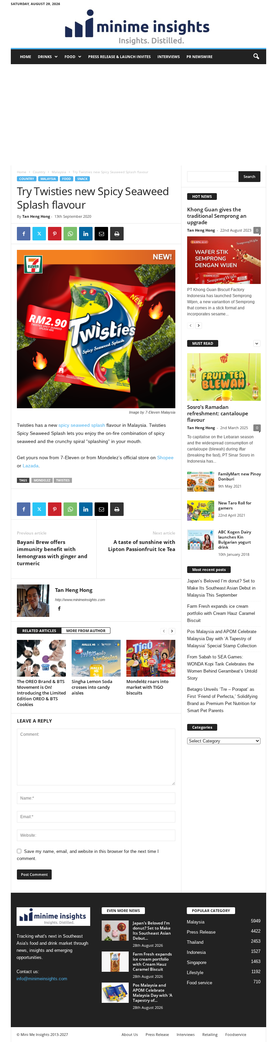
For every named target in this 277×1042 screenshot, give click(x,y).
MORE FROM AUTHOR (85, 630)
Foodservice (235, 1034)
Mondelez (42, 480)
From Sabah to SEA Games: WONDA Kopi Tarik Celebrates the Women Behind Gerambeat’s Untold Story (222, 667)
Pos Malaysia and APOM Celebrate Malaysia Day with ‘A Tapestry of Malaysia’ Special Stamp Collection (221, 638)
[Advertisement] (138, 115)
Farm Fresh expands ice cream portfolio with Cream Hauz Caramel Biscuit (221, 613)
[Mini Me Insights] (138, 27)
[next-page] (172, 630)
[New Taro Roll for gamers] (200, 510)
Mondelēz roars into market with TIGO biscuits (147, 687)
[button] (256, 56)
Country (39, 172)
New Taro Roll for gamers (234, 505)
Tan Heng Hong (36, 216)
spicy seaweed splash (81, 425)
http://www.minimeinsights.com (80, 600)
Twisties (63, 480)
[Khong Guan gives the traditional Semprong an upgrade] (224, 260)
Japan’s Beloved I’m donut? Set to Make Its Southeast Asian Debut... (152, 930)
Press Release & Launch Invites (119, 56)
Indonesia (196, 952)
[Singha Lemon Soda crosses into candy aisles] (96, 658)
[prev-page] (163, 630)
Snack (82, 179)
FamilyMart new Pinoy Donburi (239, 476)
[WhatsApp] (70, 233)
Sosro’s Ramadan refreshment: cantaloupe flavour (217, 413)
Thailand (195, 942)
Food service (199, 982)
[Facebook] (23, 233)
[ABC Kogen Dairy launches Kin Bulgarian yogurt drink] (200, 539)
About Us (130, 1034)
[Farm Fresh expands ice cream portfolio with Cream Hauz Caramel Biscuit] (115, 962)
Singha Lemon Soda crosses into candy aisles (92, 687)
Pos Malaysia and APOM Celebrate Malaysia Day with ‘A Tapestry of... (152, 992)
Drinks (45, 56)
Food (70, 56)
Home (25, 56)
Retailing (210, 1034)
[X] (39, 233)
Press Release (201, 932)
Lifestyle (195, 972)
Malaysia (59, 172)
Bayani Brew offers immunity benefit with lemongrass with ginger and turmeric (52, 553)
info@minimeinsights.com (42, 978)
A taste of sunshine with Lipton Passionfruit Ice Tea (141, 545)
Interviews (168, 56)
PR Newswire (199, 56)
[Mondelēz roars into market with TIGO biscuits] (150, 658)
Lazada (31, 465)
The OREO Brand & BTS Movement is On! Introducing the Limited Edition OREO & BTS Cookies (41, 692)
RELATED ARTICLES (39, 630)
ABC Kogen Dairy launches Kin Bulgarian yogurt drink (234, 539)
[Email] (101, 233)
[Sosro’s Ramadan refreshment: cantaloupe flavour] (224, 377)
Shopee (165, 457)
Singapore (196, 962)
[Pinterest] (54, 233)
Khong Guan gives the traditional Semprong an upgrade (217, 216)
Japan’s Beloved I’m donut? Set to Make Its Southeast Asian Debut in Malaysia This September (221, 588)
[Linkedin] (86, 233)
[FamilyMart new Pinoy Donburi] (200, 481)
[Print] (117, 233)
